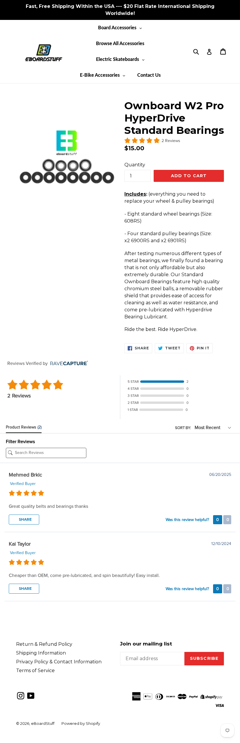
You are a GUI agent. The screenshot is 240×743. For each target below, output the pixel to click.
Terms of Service (35, 670)
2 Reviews (171, 140)
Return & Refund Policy (44, 644)
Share (25, 519)
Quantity (134, 165)
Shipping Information (41, 653)
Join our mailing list (146, 644)
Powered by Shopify (80, 723)
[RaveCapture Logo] (67, 363)
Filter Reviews (20, 442)
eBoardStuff (42, 723)
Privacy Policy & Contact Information (59, 662)
